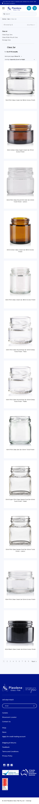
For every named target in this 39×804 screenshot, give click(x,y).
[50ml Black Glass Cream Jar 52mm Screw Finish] (20, 630)
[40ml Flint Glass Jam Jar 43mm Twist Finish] (20, 431)
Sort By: (7, 59)
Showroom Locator (9, 717)
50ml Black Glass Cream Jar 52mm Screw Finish (20, 649)
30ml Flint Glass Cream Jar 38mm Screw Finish (20, 300)
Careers (5, 713)
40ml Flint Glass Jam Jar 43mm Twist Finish (20, 449)
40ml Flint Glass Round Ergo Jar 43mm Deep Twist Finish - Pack (20, 350)
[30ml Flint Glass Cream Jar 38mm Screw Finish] (20, 281)
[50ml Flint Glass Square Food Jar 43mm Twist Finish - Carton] (20, 530)
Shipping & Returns (9, 743)
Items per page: (9, 56)
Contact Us (6, 721)
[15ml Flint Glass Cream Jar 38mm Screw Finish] (20, 81)
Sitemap (28, 800)
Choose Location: (9, 3)
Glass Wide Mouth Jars (10, 37)
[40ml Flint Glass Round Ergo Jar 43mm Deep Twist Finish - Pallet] (20, 381)
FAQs (4, 728)
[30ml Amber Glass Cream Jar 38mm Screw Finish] (20, 231)
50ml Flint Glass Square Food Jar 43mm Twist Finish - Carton (20, 550)
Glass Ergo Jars (7, 34)
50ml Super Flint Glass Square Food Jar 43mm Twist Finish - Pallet (20, 500)
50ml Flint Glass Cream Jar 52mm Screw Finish (20, 599)
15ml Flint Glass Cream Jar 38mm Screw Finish (20, 100)
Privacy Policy (7, 756)
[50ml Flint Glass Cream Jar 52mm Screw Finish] (20, 580)
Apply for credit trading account (13, 736)
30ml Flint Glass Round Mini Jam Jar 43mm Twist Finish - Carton (20, 201)
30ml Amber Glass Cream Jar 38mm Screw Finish (20, 250)
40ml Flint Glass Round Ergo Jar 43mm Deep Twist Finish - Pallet (20, 400)
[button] (19, 24)
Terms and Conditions (10, 751)
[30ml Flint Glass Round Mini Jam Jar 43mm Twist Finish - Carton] (20, 181)
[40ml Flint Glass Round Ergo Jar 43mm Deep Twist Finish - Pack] (20, 331)
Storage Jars (6, 40)
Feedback (6, 747)
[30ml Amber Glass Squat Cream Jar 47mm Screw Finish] (20, 131)
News (4, 732)
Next (33, 661)
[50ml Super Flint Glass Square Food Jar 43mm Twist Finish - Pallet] (20, 481)
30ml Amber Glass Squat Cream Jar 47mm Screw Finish (20, 151)
